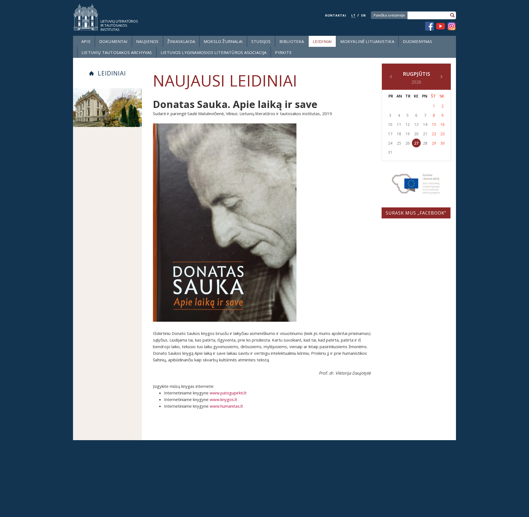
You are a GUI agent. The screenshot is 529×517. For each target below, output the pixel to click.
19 (407, 133)
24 (390, 143)
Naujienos (147, 41)
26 (407, 143)
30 (442, 143)
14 (425, 124)
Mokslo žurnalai (223, 41)
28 (425, 143)
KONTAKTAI (335, 15)
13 (416, 124)
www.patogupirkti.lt (228, 393)
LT (353, 15)
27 (416, 143)
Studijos (261, 41)
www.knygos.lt (223, 399)
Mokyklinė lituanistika (367, 41)
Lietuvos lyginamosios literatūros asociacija (214, 52)
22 (434, 133)
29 (434, 143)
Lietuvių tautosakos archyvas (117, 52)
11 (399, 124)
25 (399, 143)
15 (434, 124)
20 (416, 133)
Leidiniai (322, 41)
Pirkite (283, 52)
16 (442, 124)
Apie (86, 41)
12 (407, 124)
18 (399, 133)
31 (390, 152)
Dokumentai (113, 41)
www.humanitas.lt (226, 406)
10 (390, 124)
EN (363, 15)
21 (425, 133)
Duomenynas (417, 41)
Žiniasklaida (181, 41)
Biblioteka (291, 41)
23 (442, 133)
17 (390, 133)
